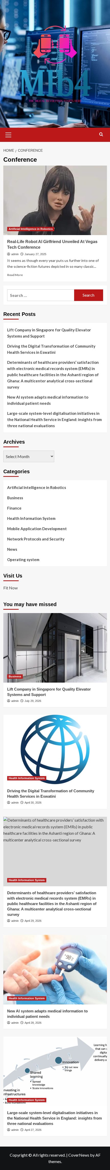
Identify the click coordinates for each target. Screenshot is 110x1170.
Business (15, 497)
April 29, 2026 (33, 920)
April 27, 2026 (33, 1129)
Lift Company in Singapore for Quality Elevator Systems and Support (49, 333)
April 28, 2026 (33, 1022)
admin (15, 254)
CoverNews (78, 1154)
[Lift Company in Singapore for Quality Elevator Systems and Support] (55, 648)
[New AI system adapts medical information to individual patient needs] (55, 969)
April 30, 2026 (33, 802)
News (12, 549)
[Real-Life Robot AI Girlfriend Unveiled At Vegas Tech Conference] (55, 200)
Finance (14, 508)
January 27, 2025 (35, 254)
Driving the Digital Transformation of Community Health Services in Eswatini (51, 349)
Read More (15, 275)
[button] (8, 134)
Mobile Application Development (37, 528)
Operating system (23, 559)
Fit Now (10, 587)
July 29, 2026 (33, 700)
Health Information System (31, 518)
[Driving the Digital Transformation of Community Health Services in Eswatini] (55, 749)
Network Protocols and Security (35, 539)
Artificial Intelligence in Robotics (31, 228)
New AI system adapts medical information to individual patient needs (47, 400)
